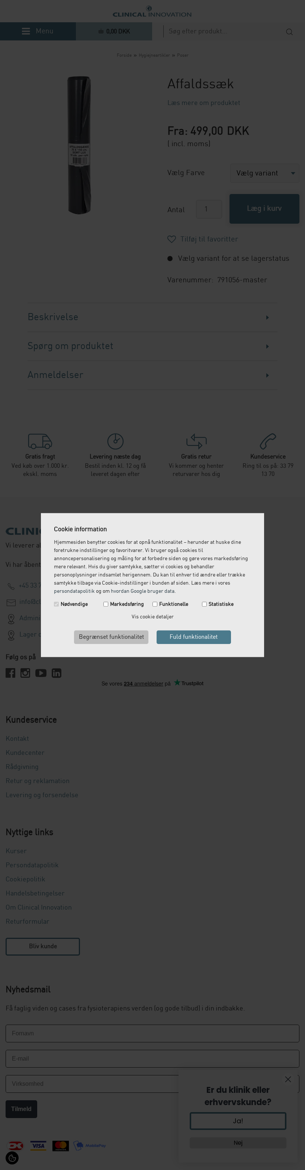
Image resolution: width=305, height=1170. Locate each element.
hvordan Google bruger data (142, 591)
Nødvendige (74, 604)
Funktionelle (173, 604)
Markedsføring (127, 604)
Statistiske (221, 604)
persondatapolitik (74, 591)
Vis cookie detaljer (153, 616)
